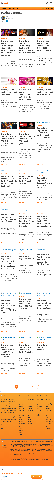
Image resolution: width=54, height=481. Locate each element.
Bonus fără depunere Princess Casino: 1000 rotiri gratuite (44, 183)
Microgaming (40, 401)
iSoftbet (39, 403)
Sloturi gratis (31, 399)
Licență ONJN (49, 404)
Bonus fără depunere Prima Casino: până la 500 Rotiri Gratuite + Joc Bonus (8, 140)
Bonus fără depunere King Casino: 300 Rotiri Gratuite (26, 348)
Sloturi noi (30, 419)
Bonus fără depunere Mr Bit (26, 257)
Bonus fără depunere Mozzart (42, 347)
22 (32, 387)
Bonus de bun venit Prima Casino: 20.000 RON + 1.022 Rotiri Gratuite (44, 46)
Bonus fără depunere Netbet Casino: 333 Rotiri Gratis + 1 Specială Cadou (45, 221)
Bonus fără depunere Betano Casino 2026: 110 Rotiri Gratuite (45, 304)
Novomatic (39, 406)
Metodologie (49, 403)
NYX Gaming (40, 415)
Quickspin (39, 404)
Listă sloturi (48, 428)
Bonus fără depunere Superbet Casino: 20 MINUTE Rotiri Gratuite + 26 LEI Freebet (8, 262)
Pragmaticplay (40, 412)
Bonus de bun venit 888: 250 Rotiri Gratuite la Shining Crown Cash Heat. (9, 181)
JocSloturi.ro (12, 441)
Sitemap (48, 426)
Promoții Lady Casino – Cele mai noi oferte (9, 92)
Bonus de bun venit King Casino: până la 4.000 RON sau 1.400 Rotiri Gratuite (7, 351)
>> (37, 387)
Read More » (4, 72)
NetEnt (38, 408)
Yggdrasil (39, 414)
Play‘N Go (39, 410)
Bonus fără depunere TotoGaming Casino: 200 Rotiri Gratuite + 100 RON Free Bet (27, 47)
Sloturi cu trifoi (31, 414)
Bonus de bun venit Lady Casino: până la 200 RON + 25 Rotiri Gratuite (26, 94)
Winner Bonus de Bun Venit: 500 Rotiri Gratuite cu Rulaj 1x (27, 180)
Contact (48, 401)
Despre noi (48, 399)
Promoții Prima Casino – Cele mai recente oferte (45, 92)
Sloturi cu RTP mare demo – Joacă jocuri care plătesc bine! (8, 218)
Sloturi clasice (31, 401)
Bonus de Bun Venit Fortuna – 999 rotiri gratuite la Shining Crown (44, 259)
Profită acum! (36, 476)
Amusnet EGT (40, 399)
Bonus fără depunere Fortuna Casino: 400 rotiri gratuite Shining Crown (8, 306)
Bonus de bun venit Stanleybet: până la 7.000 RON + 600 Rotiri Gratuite (27, 304)
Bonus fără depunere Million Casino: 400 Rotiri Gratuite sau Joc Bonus (45, 133)
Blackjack (30, 423)
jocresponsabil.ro (13, 460)
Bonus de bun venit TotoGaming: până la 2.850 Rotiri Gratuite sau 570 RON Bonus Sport (8, 48)
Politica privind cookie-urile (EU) (49, 412)
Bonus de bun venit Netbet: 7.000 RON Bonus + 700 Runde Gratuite (26, 221)
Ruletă (29, 421)
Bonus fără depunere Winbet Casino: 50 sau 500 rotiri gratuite (27, 139)
